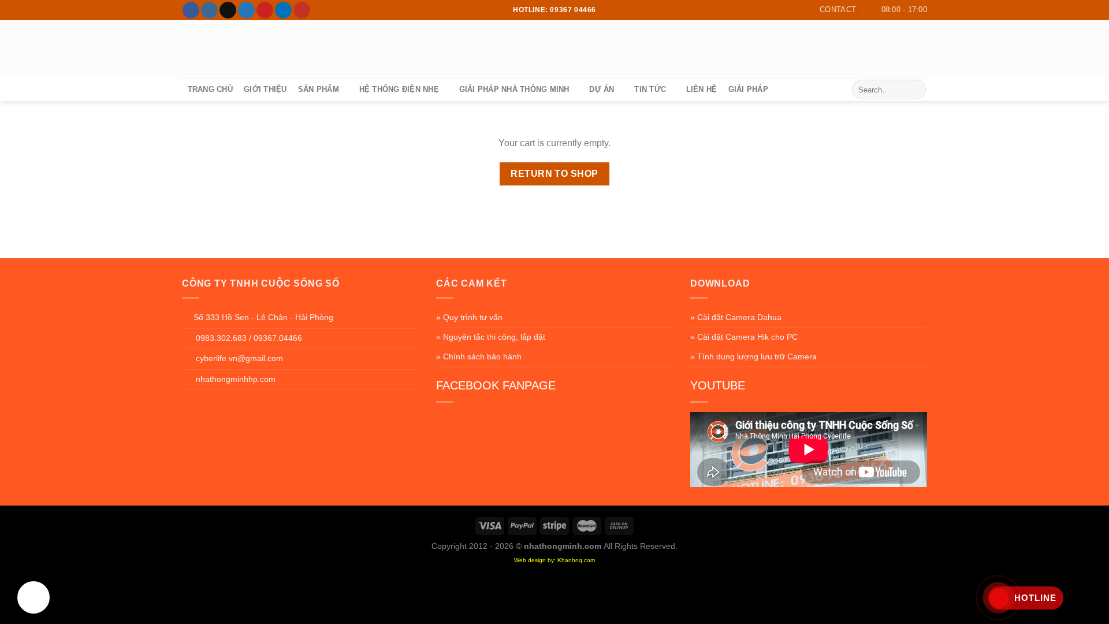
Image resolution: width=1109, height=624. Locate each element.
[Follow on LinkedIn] (283, 10)
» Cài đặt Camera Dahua (735, 317)
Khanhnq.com (576, 560)
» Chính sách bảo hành (479, 356)
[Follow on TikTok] (227, 10)
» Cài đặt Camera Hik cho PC (744, 336)
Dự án (601, 89)
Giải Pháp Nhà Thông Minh (514, 89)
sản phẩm (318, 89)
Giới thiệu (265, 89)
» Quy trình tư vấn (469, 317)
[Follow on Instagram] (209, 10)
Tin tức (650, 89)
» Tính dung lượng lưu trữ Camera (753, 356)
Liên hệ (701, 89)
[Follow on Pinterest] (264, 10)
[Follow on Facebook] (191, 10)
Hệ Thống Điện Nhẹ (399, 89)
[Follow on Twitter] (246, 10)
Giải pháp (748, 89)
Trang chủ (210, 89)
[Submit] (915, 89)
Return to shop (554, 174)
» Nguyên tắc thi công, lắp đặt (490, 336)
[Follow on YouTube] (301, 10)
